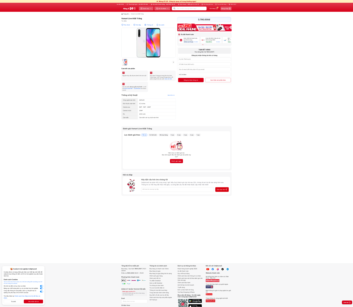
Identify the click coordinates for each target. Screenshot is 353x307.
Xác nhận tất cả (33, 301)
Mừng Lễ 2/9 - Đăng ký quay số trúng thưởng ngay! (177, 1)
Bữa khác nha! (171, 166)
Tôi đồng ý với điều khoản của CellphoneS (165, 162)
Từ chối (13, 301)
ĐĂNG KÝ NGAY (158, 166)
